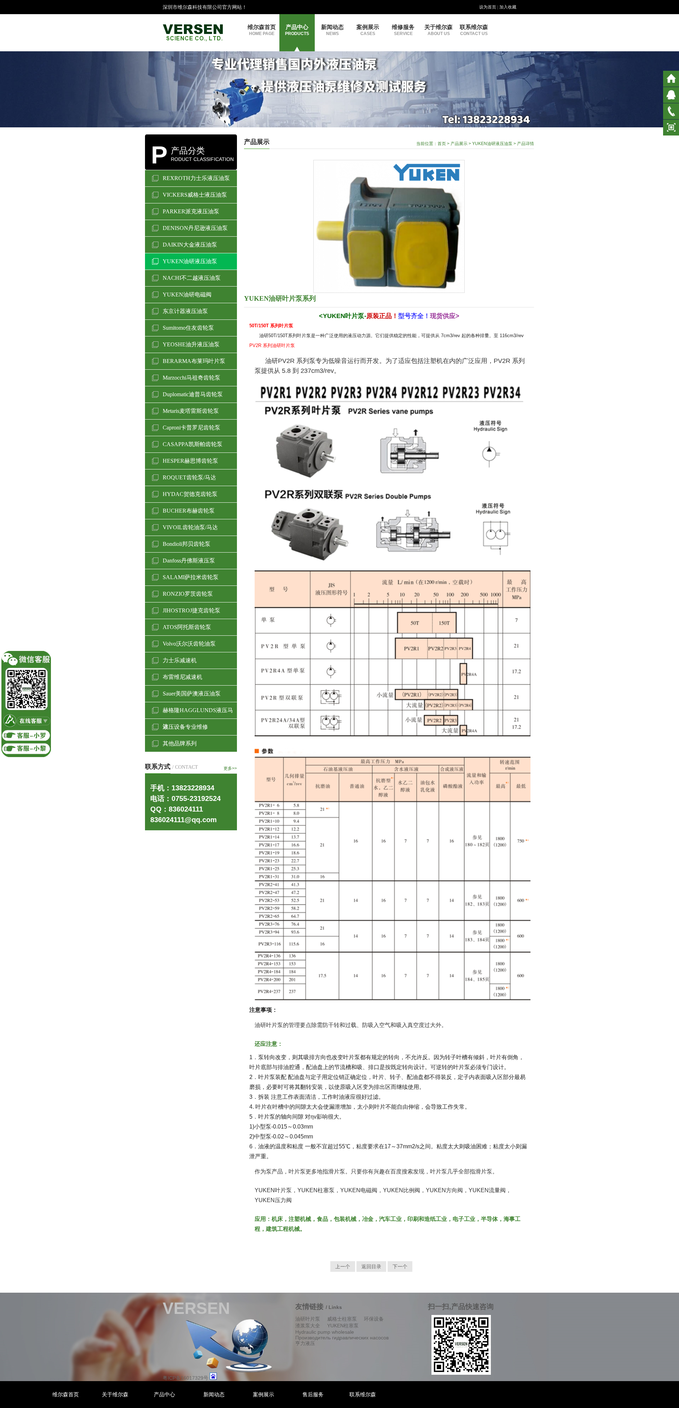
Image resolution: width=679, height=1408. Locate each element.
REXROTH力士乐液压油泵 (196, 178)
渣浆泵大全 (307, 1325)
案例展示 (367, 30)
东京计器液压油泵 (185, 311)
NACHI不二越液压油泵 (192, 278)
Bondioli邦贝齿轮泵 (186, 544)
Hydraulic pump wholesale (324, 1332)
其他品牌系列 (180, 743)
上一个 (342, 1266)
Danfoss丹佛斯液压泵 (189, 561)
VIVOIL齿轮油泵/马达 (190, 527)
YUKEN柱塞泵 (343, 1325)
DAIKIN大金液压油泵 (190, 245)
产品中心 (297, 30)
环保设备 (374, 1319)
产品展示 (459, 143)
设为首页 (487, 7)
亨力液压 (305, 1343)
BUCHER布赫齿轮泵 (189, 511)
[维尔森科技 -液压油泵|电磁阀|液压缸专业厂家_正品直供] (193, 32)
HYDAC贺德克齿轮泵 (190, 494)
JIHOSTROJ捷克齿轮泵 (191, 610)
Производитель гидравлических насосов (342, 1337)
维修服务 (403, 30)
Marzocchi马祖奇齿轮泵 (191, 378)
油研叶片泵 (307, 1319)
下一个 (400, 1266)
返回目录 (371, 1266)
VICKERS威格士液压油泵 (195, 195)
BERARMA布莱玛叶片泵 (194, 361)
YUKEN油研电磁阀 (187, 295)
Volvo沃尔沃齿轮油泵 (189, 644)
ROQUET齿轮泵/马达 (189, 477)
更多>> (230, 768)
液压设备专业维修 (185, 727)
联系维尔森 (474, 30)
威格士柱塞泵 (342, 1319)
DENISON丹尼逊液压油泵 (195, 228)
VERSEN (196, 1308)
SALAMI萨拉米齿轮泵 (191, 577)
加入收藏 (507, 7)
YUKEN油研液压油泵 (190, 261)
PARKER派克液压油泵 (191, 211)
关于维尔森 (438, 30)
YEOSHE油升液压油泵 (191, 344)
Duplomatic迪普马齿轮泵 (193, 394)
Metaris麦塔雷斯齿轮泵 (191, 411)
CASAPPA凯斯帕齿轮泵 (192, 444)
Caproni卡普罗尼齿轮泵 (191, 428)
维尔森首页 (262, 30)
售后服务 (313, 1394)
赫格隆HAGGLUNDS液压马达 (198, 713)
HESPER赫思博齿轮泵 (190, 461)
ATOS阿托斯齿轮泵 (187, 627)
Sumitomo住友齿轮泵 (188, 328)
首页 (441, 143)
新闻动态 (332, 30)
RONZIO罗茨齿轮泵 (188, 594)
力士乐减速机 (180, 660)
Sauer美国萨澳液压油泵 (192, 694)
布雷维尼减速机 (182, 677)
